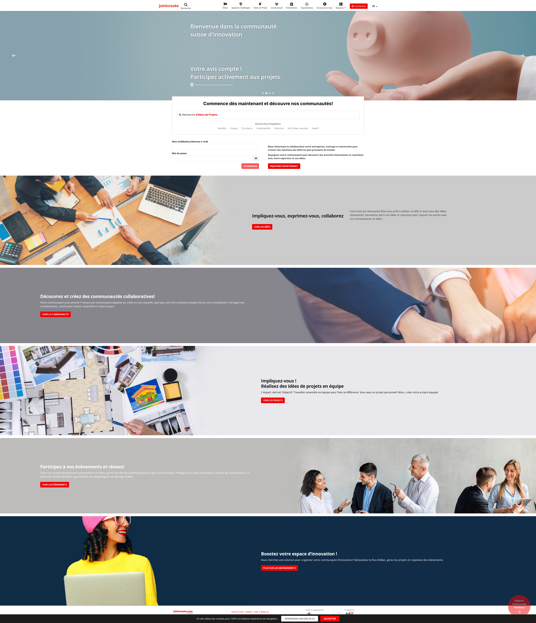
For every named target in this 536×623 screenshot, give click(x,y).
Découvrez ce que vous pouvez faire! (58, 84)
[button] (263, 93)
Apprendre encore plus (300, 618)
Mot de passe (179, 153)
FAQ (256, 611)
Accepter (330, 618)
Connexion (360, 6)
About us (264, 611)
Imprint (249, 611)
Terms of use (237, 611)
